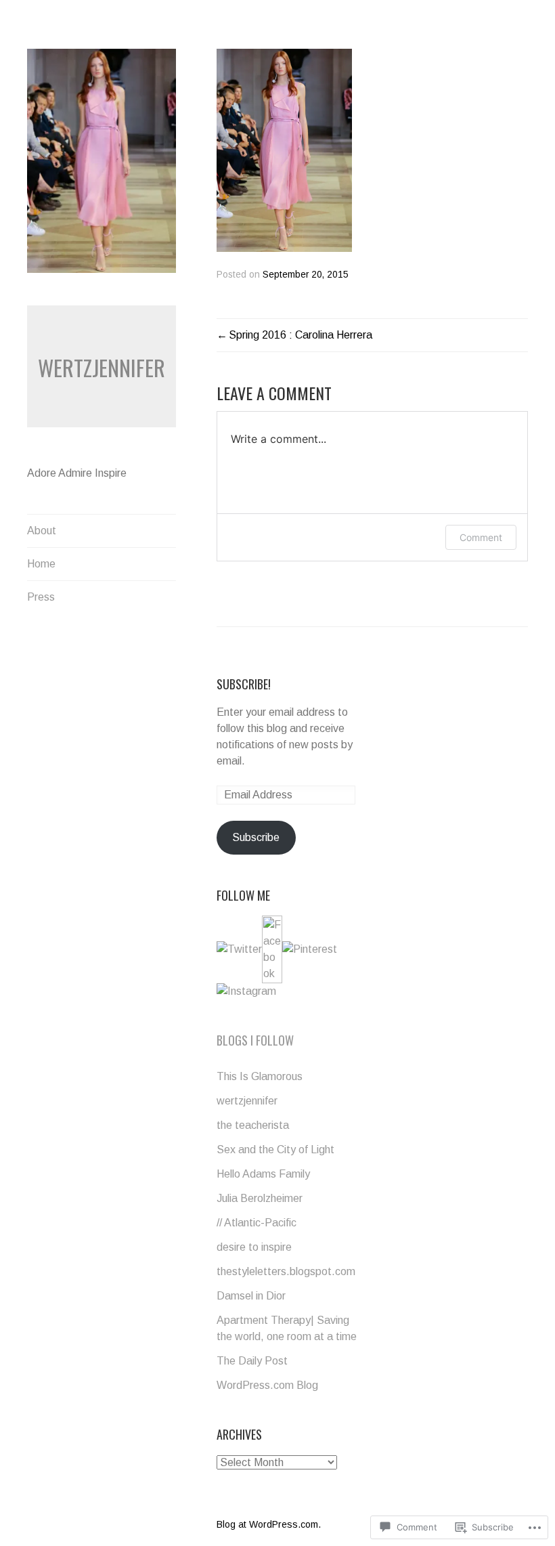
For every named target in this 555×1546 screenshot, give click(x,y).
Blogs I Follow (255, 1040)
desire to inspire (254, 1247)
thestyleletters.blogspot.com (286, 1271)
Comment (481, 537)
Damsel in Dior (251, 1296)
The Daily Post (252, 1361)
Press (41, 597)
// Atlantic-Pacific (256, 1222)
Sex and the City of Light (275, 1149)
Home (41, 564)
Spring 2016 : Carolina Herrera (300, 335)
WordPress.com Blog (267, 1385)
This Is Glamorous (260, 1076)
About (41, 530)
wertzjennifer (101, 367)
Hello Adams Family (263, 1174)
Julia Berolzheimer (260, 1198)
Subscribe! (244, 684)
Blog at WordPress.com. (269, 1524)
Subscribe (256, 837)
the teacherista (253, 1125)
